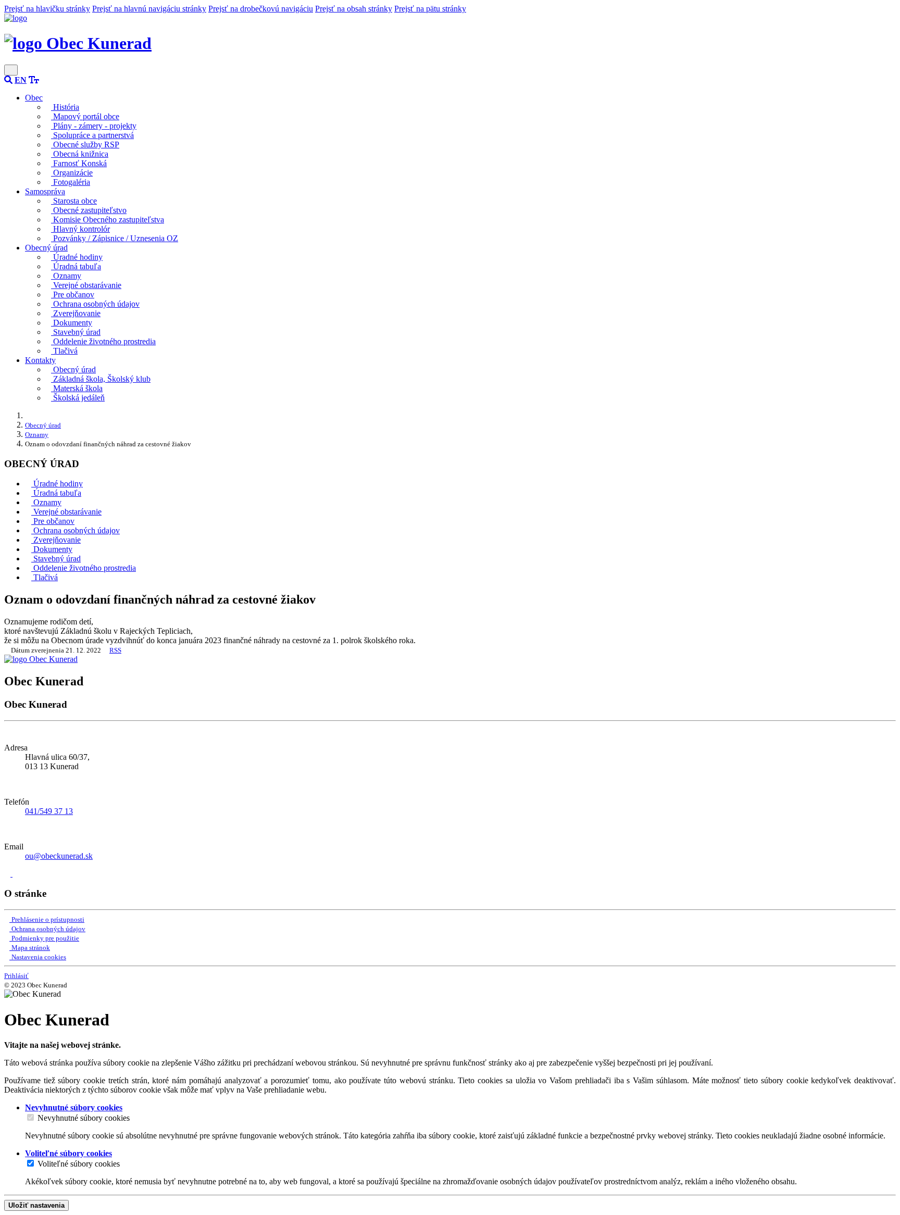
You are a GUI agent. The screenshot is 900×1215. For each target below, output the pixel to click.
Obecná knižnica (79, 153)
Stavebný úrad (76, 332)
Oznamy (66, 275)
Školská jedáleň (78, 397)
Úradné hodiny (77, 257)
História (65, 107)
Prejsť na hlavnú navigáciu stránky (149, 8)
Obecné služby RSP (85, 144)
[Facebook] (8, 873)
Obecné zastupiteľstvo (89, 210)
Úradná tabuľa (76, 266)
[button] (21, 80)
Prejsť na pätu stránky (430, 8)
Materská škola (77, 388)
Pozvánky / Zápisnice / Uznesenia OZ (114, 238)
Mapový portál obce (85, 116)
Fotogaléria (70, 182)
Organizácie (72, 172)
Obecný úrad (73, 369)
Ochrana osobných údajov (95, 303)
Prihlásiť (16, 976)
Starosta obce (74, 200)
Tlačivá (64, 350)
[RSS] (15, 873)
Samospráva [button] (45, 191)
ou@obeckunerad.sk (59, 855)
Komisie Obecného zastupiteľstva (107, 219)
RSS (115, 650)
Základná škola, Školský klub (101, 378)
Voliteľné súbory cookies (79, 1163)
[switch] (30, 1117)
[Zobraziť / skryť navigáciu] (11, 70)
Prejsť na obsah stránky (353, 8)
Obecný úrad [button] (46, 247)
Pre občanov (72, 294)
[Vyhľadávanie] (8, 80)
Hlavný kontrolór (80, 228)
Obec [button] (34, 97)
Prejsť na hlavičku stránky (47, 8)
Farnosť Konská (79, 163)
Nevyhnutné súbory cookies (84, 1117)
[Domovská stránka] (15, 18)
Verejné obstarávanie (86, 285)
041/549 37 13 (49, 811)
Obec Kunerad (97, 43)
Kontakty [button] (40, 360)
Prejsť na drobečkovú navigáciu (260, 8)
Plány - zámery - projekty (93, 125)
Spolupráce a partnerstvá (92, 135)
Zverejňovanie (76, 313)
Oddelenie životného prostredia (103, 341)
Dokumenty (71, 322)
